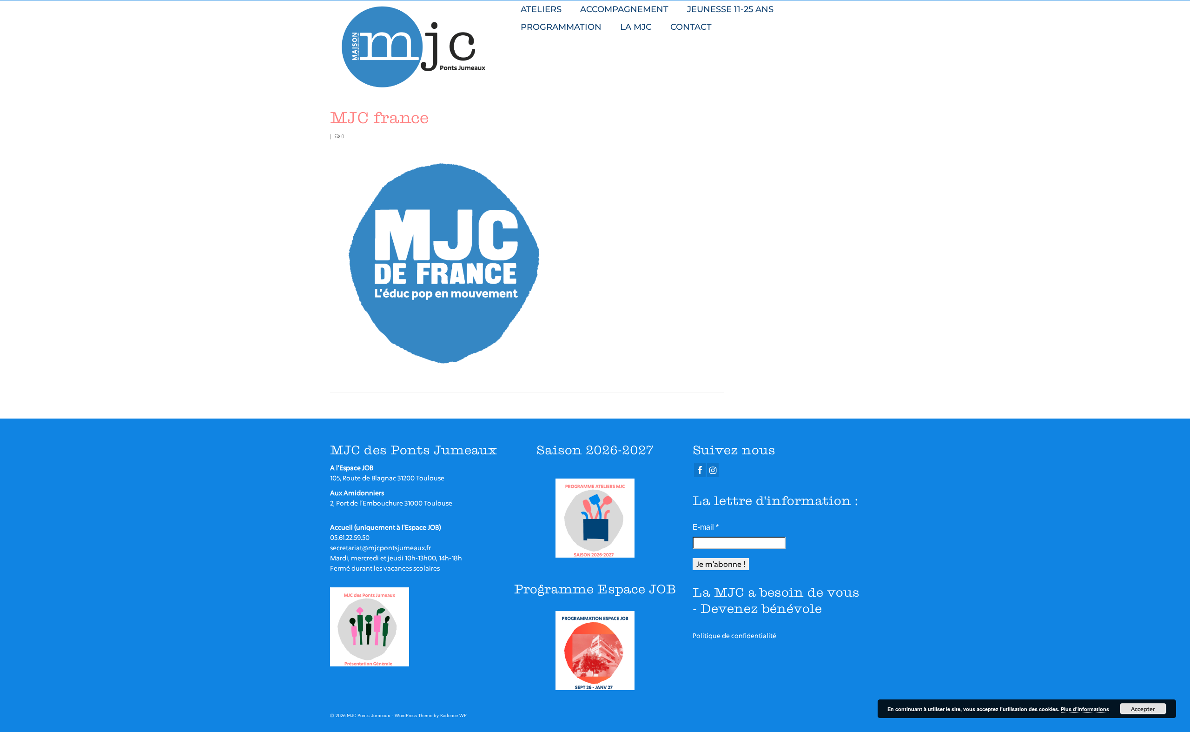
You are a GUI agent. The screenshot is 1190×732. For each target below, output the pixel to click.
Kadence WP (453, 715)
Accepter (1143, 708)
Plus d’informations (1085, 708)
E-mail (706, 527)
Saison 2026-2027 (594, 450)
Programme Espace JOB (595, 589)
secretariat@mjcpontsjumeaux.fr (380, 547)
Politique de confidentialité (734, 635)
